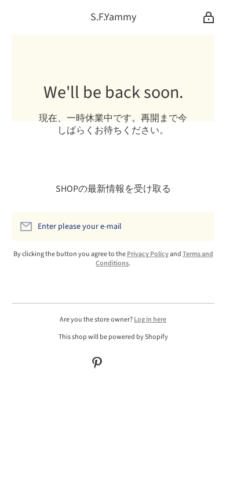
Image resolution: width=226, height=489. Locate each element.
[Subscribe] (199, 226)
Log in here (150, 319)
